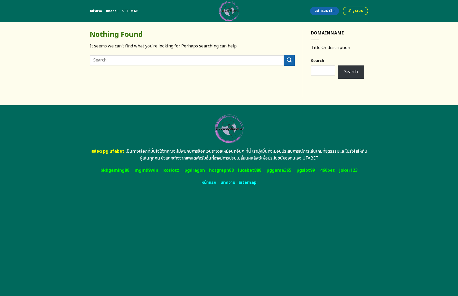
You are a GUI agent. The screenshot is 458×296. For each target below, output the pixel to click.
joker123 (348, 170)
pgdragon (194, 170)
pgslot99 (306, 170)
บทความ (112, 11)
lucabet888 (249, 170)
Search (317, 61)
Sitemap (130, 11)
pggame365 (279, 170)
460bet (327, 170)
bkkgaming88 (114, 170)
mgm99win (146, 170)
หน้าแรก (96, 11)
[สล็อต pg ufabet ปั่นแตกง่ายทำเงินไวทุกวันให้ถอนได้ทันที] (229, 11)
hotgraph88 (221, 170)
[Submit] (289, 60)
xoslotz (171, 170)
